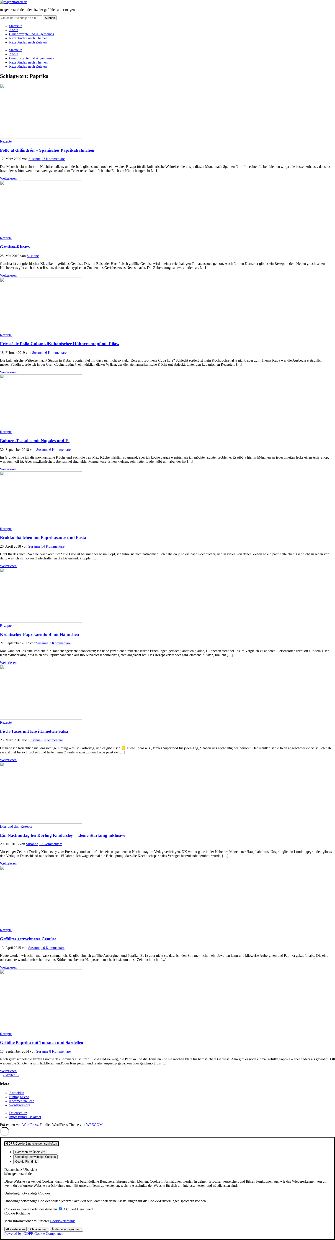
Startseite (15, 26)
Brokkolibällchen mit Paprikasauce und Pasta (43, 537)
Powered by (33, 1233)
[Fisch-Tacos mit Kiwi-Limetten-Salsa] (41, 718)
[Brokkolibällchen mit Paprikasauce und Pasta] (41, 525)
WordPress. (30, 1125)
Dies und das (9, 826)
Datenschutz (18, 1113)
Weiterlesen (8, 178)
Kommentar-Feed (21, 1101)
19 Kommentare (50, 844)
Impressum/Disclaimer (25, 1117)
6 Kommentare (56, 353)
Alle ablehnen (38, 1229)
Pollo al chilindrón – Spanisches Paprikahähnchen (47, 150)
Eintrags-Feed (19, 1097)
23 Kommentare (53, 159)
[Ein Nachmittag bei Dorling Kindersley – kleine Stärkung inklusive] (41, 822)
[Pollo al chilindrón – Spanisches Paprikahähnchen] (41, 137)
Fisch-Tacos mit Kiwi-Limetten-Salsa (34, 731)
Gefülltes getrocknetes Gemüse (28, 938)
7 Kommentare (60, 643)
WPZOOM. (94, 1125)
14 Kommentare (52, 546)
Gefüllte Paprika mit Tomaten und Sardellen (41, 1042)
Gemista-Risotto (15, 247)
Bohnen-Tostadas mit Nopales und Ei (35, 440)
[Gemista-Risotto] (41, 234)
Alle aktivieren (15, 1229)
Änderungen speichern (66, 1229)
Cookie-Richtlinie (62, 1221)
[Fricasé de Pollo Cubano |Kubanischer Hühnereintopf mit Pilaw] (41, 331)
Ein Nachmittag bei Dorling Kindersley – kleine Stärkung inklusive (62, 835)
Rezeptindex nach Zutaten (28, 42)
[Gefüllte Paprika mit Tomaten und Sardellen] (41, 1030)
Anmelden (16, 1093)
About (13, 30)
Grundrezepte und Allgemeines (31, 34)
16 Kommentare (52, 948)
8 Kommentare (52, 740)
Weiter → (12, 1075)
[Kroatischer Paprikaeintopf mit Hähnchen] (41, 621)
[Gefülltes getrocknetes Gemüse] (41, 926)
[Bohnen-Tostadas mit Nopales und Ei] (41, 428)
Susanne (34, 159)
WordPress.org (19, 1105)
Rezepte (6, 141)
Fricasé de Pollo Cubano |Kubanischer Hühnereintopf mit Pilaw (59, 343)
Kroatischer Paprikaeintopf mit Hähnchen (39, 634)
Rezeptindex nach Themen (28, 38)
